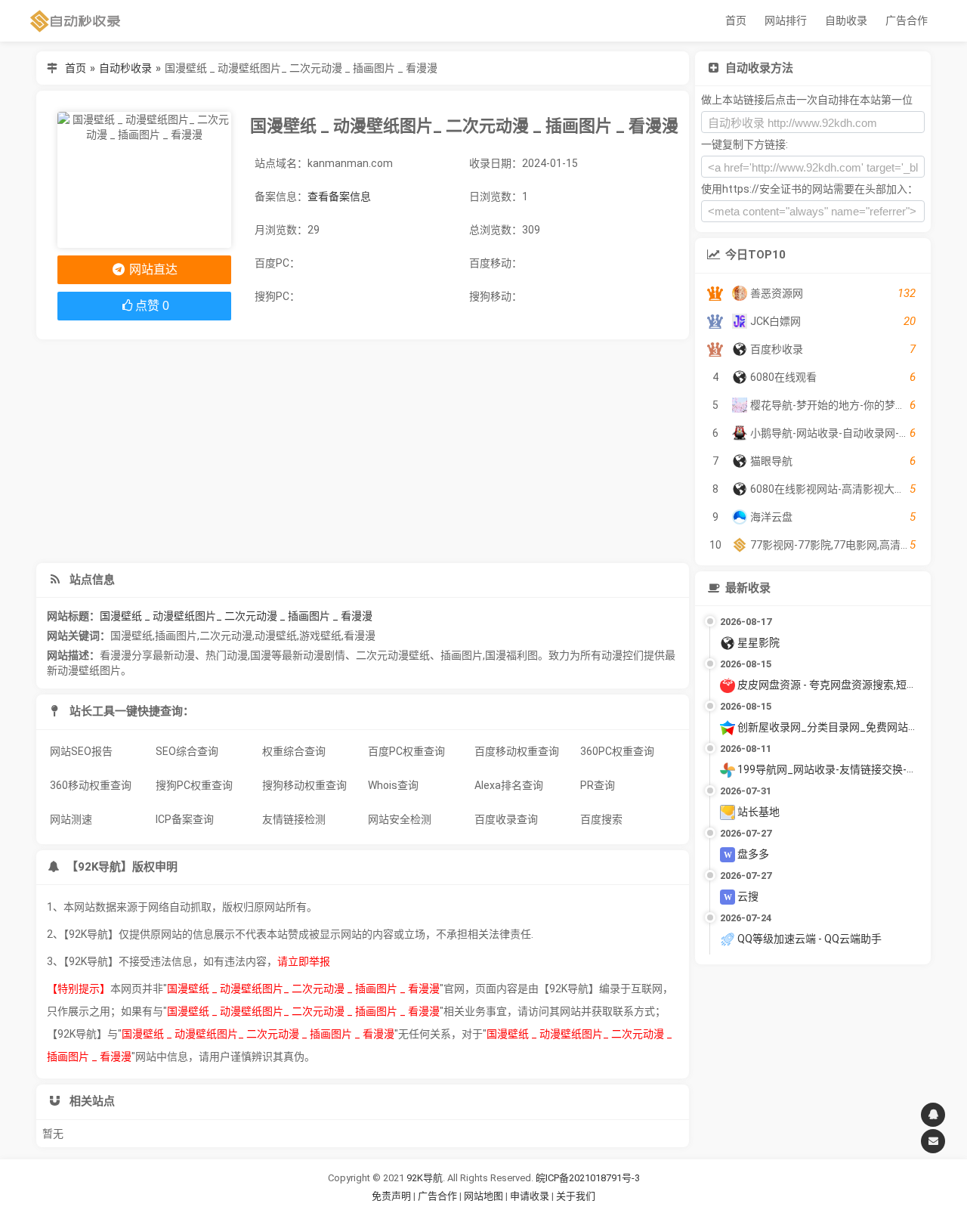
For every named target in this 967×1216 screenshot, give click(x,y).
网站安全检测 (399, 819)
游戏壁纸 (320, 636)
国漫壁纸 (131, 636)
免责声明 (391, 1196)
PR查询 (597, 785)
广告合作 (906, 20)
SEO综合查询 (187, 751)
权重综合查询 (294, 751)
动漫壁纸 (276, 636)
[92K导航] (75, 21)
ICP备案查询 (185, 819)
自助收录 (846, 20)
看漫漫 (359, 636)
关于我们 (575, 1196)
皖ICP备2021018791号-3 (588, 1178)
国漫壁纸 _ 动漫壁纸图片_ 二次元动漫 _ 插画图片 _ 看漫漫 (236, 616)
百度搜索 (601, 819)
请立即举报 (303, 961)
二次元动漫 (225, 636)
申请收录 (529, 1196)
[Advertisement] (362, 451)
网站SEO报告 (81, 751)
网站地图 (484, 1196)
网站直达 (152, 269)
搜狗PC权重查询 (194, 785)
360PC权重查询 (617, 751)
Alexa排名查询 (508, 785)
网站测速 (71, 819)
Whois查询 (393, 785)
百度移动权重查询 (516, 751)
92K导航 (424, 1178)
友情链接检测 (294, 819)
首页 (735, 20)
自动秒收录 (125, 68)
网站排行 (786, 20)
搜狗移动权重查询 (304, 785)
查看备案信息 (339, 196)
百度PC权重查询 (406, 751)
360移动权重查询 (90, 785)
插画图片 (176, 636)
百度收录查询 (506, 819)
